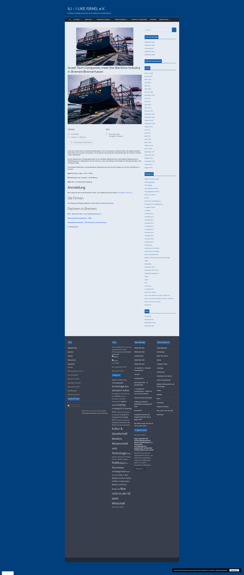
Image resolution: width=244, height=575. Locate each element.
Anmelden (148, 316)
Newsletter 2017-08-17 (152, 270)
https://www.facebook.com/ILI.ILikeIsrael (95, 413)
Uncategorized (149, 289)
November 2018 (150, 117)
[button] (81, 19)
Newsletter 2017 (150, 267)
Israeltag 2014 (149, 220)
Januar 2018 (148, 149)
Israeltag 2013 (149, 217)
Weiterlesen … (140, 469)
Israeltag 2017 (149, 229)
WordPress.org (149, 326)
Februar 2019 (149, 111)
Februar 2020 (149, 92)
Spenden (153, 19)
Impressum (71, 364)
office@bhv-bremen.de (125, 193)
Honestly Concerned (139, 19)
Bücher (147, 198)
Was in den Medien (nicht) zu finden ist (157, 295)
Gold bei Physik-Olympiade (143, 398)
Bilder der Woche (150, 195)
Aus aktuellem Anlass (151, 188)
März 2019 (148, 108)
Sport (146, 280)
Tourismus (148, 286)
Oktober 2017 (149, 158)
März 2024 (148, 79)
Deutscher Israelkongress (153, 201)
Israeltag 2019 (149, 236)
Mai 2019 (147, 101)
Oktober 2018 (149, 120)
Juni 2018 (147, 133)
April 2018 (148, 139)
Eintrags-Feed (149, 319)
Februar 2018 (149, 145)
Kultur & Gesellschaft (151, 254)
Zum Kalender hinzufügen (82, 142)
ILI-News (77, 19)
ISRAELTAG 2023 (150, 51)
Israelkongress (120, 19)
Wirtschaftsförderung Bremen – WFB (80, 218)
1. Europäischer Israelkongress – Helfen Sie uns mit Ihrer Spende (143, 391)
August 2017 (148, 164)
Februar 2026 (149, 73)
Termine (137, 374)
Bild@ (69, 227)
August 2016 (148, 167)
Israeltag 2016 (149, 226)
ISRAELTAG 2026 (150, 45)
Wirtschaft (148, 305)
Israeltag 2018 (149, 232)
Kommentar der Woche (152, 248)
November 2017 (150, 155)
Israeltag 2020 (149, 239)
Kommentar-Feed (150, 323)
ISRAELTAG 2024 (150, 55)
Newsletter (148, 264)
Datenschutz (72, 360)
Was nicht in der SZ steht (153, 302)
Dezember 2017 (150, 152)
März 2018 (148, 142)
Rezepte (159, 394)
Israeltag (88, 19)
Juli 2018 (147, 130)
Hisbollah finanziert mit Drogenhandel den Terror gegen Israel (142, 417)
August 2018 (148, 127)
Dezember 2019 (150, 95)
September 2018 (150, 123)
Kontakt (70, 356)
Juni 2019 (147, 98)
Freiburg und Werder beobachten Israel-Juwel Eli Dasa (143, 404)
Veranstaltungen (103, 19)
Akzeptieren (234, 570)
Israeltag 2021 (149, 242)
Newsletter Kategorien (152, 273)
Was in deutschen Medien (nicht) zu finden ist (159, 298)
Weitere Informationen (221, 570)
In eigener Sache (150, 207)
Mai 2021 (147, 86)
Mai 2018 (147, 136)
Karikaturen (148, 245)
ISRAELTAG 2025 (150, 42)
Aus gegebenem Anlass (152, 191)
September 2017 (150, 161)
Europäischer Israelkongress (154, 204)
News (146, 261)
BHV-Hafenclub (114, 134)
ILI (70, 19)
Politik (146, 276)
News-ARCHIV (163, 19)
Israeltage (160, 368)
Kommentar (138, 410)
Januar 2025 (148, 76)
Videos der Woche (150, 292)
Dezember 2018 (150, 114)
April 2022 (148, 83)
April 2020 (148, 89)
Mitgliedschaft (72, 348)
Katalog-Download (107, 203)
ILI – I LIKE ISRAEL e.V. (86, 8)
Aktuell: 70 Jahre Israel (152, 179)
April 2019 (148, 105)
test (146, 283)
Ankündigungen (150, 182)
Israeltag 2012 (149, 213)
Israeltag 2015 (149, 223)
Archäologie (148, 185)
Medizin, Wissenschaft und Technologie (157, 258)
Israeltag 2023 (149, 48)
